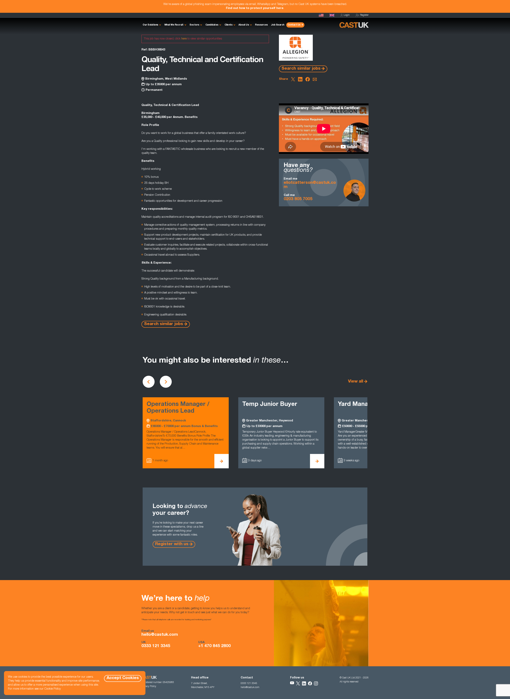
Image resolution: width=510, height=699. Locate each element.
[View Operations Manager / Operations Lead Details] (221, 461)
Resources (261, 25)
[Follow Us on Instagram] (316, 683)
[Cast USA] (321, 15)
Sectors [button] (194, 25)
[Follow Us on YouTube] (292, 683)
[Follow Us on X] (298, 683)
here (184, 38)
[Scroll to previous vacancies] (149, 382)
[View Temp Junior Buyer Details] (317, 461)
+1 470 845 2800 (214, 646)
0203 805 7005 (298, 199)
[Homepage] (332, 15)
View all (355, 382)
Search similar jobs (301, 69)
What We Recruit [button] (173, 25)
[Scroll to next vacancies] (166, 382)
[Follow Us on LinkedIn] (304, 683)
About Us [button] (243, 25)
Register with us (171, 544)
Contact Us (293, 25)
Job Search (277, 25)
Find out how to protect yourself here (254, 8)
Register (364, 15)
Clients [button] (228, 25)
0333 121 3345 (155, 646)
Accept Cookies (123, 678)
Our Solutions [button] (150, 25)
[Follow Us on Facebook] (310, 683)
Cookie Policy (52, 688)
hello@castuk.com (159, 635)
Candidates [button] (211, 25)
